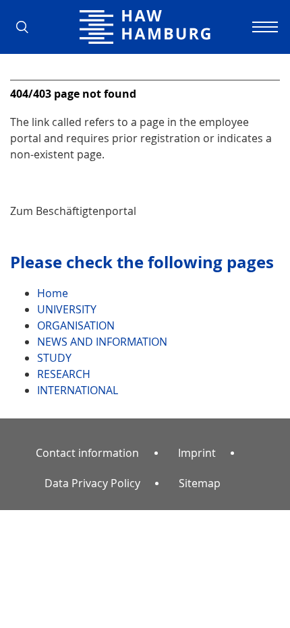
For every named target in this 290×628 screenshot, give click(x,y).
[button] (27, 27)
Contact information (87, 452)
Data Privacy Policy (92, 483)
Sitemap (200, 483)
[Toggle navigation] (263, 27)
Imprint (197, 452)
